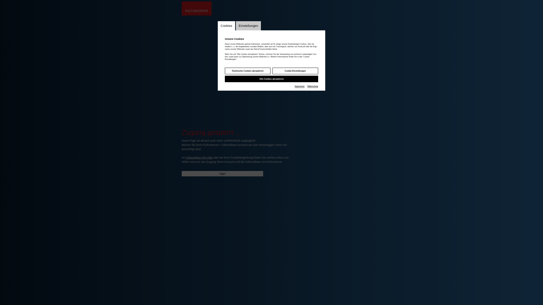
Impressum (300, 86)
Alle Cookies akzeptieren (271, 79)
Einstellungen (248, 26)
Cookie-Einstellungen (295, 71)
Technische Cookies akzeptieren (248, 71)
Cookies (226, 26)
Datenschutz (312, 86)
